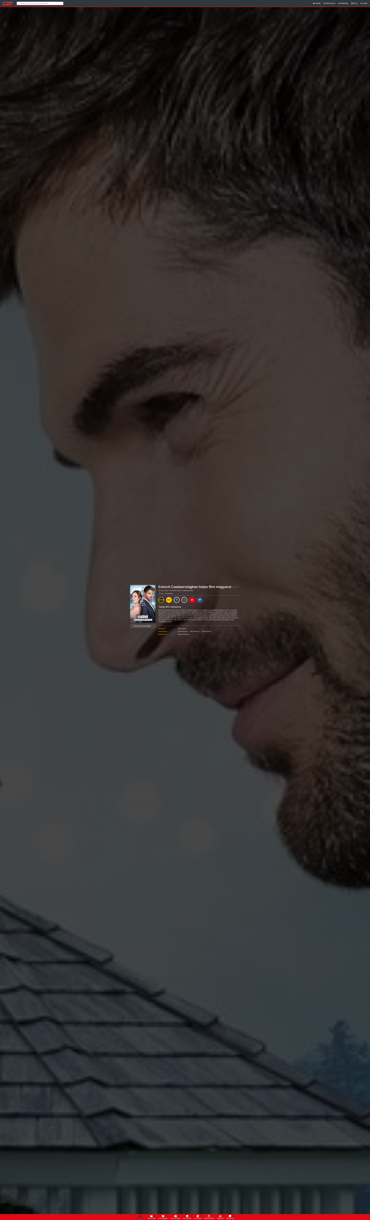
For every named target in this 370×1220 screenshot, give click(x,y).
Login (364, 3)
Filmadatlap (140, 1218)
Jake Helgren (182, 628)
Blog (355, 3)
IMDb (169, 600)
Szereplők (220, 1217)
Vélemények (230, 1217)
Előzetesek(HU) (163, 1217)
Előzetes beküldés (142, 626)
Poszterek (198, 1217)
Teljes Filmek (151, 1217)
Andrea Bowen (183, 631)
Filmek (318, 3)
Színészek (344, 3)
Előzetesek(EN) (175, 1217)
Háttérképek (187, 1217)
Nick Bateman (195, 631)
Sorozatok (330, 3)
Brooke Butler (206, 631)
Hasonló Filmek (209, 1217)
